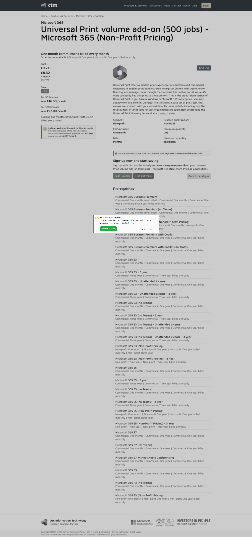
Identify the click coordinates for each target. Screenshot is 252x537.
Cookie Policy (127, 223)
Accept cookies (108, 228)
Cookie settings (147, 229)
